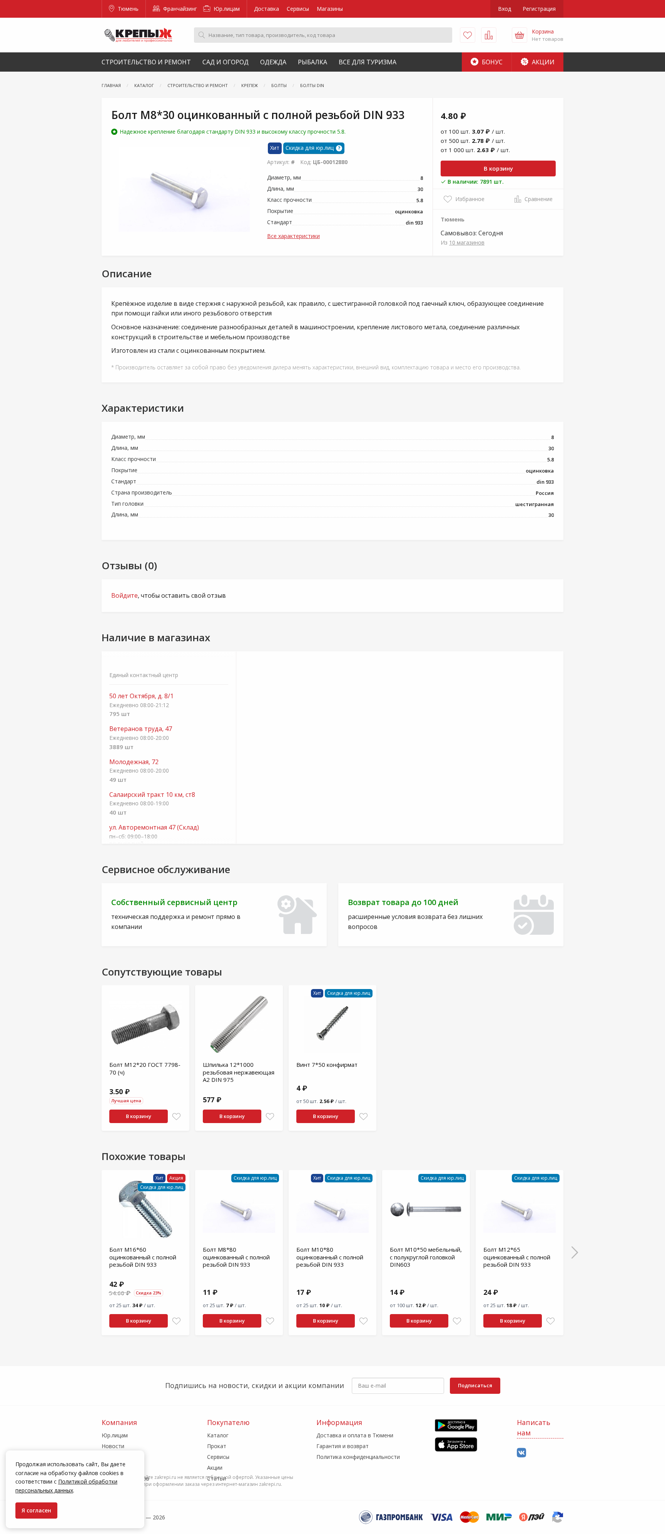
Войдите (124, 595)
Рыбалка (312, 62)
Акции (542, 62)
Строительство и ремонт (146, 62)
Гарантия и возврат (342, 1446)
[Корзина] (519, 35)
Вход (504, 8)
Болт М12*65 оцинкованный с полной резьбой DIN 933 (516, 1257)
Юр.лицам (226, 8)
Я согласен (36, 1510)
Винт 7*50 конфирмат (327, 1064)
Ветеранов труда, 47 (140, 729)
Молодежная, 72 (134, 762)
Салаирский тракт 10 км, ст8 (152, 795)
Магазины (330, 8)
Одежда (273, 62)
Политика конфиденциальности (358, 1456)
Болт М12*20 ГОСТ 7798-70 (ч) (144, 1068)
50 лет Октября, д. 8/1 (141, 696)
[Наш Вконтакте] (521, 1453)
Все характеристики (293, 236)
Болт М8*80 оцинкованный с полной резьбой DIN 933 (236, 1257)
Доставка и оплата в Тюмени (354, 1435)
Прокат (216, 1446)
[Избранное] (467, 35)
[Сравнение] (488, 35)
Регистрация (539, 8)
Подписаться (475, 1385)
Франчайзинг (179, 8)
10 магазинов (467, 242)
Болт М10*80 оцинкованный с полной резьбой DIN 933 (329, 1257)
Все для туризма (367, 62)
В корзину (498, 168)
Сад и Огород (225, 62)
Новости (113, 1446)
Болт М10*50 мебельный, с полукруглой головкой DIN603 (426, 1257)
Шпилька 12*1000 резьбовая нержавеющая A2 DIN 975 (238, 1072)
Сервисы (298, 8)
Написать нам (533, 1427)
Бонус (491, 62)
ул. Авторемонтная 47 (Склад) (154, 827)
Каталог (218, 1435)
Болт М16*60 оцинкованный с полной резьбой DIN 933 (142, 1257)
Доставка (266, 8)
